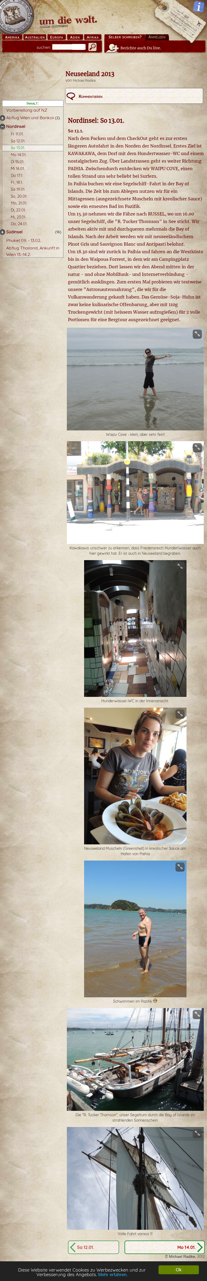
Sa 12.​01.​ (18, 141)
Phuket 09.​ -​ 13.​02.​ (23, 240)
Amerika (12, 37)
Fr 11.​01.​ (17, 134)
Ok (179, 1269)
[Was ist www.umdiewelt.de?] (199, 7)
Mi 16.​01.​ (18, 168)
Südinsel (14, 231)
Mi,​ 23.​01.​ (18, 217)
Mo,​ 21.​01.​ (19, 203)
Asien (75, 37)
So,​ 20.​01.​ (19, 196)
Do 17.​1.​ (17, 175)
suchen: (44, 47)
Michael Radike (84, 80)
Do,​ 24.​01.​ (19, 223)
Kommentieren (90, 96)
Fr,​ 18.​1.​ (17, 182)
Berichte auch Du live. (140, 48)
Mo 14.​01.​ (18, 154)
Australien (35, 37)
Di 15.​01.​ (17, 161)
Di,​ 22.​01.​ (18, 210)
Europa (56, 37)
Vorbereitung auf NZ (26, 110)
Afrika (93, 37)
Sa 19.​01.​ (18, 189)
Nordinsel (15, 126)
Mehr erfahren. (113, 1274)
